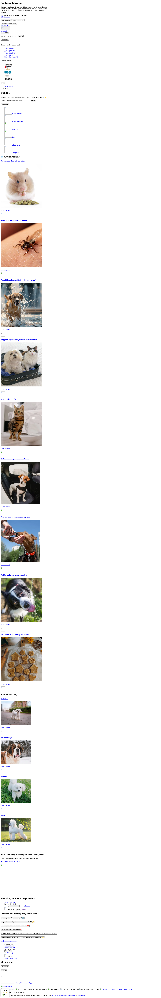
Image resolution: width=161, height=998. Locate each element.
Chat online (8, 951)
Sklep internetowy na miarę (67, 995)
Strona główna (8, 86)
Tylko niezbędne (5, 20)
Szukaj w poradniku (7, 100)
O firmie (3, 970)
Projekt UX (54, 995)
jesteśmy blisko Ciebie (11, 958)
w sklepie (23, 909)
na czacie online (14, 906)
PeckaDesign (81, 995)
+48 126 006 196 (9, 902)
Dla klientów (4, 966)
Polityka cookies (5, 17)
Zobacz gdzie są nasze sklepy (23, 983)
